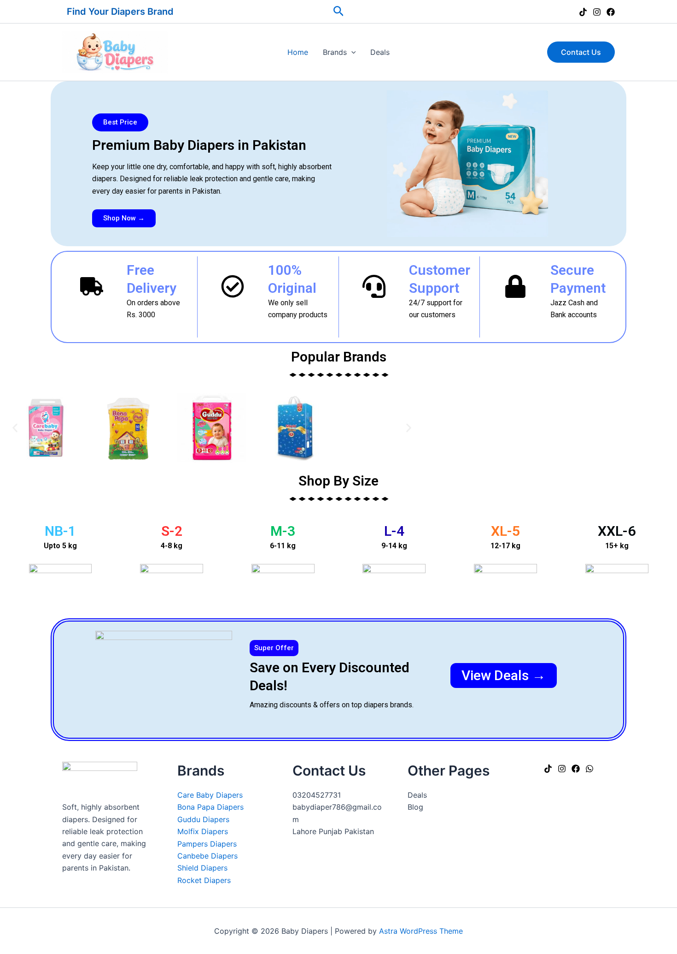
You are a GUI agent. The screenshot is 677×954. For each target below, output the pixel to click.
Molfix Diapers (202, 831)
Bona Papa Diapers (210, 807)
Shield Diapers (202, 867)
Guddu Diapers (203, 819)
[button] (338, 11)
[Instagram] (597, 12)
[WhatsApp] (589, 768)
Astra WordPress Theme (421, 931)
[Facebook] (611, 12)
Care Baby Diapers (210, 795)
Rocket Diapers (204, 880)
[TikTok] (583, 12)
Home (297, 52)
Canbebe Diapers (207, 855)
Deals (380, 52)
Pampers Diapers (207, 843)
